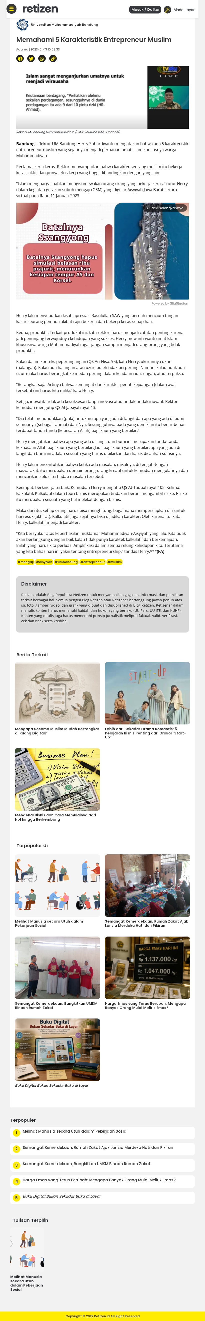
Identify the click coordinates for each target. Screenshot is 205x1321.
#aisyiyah (44, 562)
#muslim (114, 562)
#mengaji (26, 562)
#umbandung (66, 562)
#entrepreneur (92, 562)
